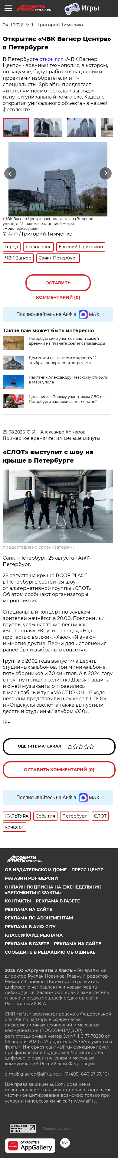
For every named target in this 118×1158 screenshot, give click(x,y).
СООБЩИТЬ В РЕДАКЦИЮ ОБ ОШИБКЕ (50, 952)
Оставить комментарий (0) (58, 285)
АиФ (13, 234)
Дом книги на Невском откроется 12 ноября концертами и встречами (63, 360)
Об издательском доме (36, 869)
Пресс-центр (87, 869)
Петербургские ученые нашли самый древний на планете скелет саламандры (67, 341)
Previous (9, 173)
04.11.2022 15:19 (18, 25)
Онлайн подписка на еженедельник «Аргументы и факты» (53, 889)
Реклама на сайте (28, 909)
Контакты (18, 901)
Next (106, 173)
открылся (51, 59)
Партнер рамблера (57, 1128)
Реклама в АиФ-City (30, 926)
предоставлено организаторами (39, 547)
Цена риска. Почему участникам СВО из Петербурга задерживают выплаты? (66, 399)
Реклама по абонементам (39, 918)
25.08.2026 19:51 (19, 432)
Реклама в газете (58, 901)
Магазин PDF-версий (31, 878)
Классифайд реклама (34, 935)
